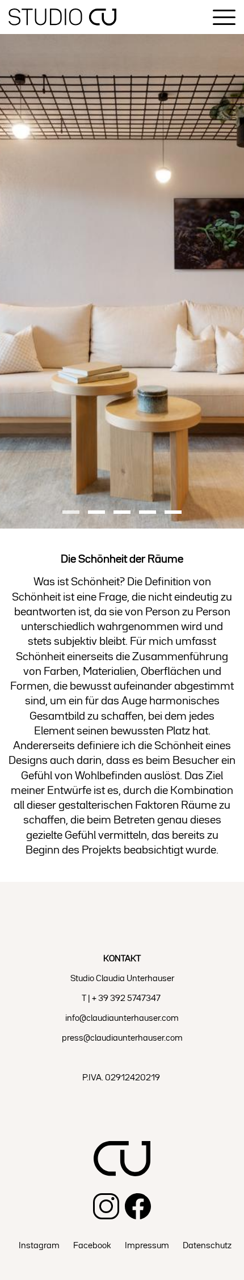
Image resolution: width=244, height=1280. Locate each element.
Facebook (92, 1246)
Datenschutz (207, 1246)
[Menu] (224, 17)
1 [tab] (70, 513)
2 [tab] (96, 513)
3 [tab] (122, 513)
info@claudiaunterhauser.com (122, 1019)
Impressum (147, 1246)
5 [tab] (173, 513)
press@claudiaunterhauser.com (122, 1038)
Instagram (39, 1246)
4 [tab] (147, 513)
